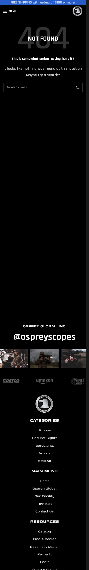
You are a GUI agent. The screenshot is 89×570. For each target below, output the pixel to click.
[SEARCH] (78, 87)
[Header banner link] (43, 2)
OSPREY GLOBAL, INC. (44, 326)
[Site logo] (77, 11)
